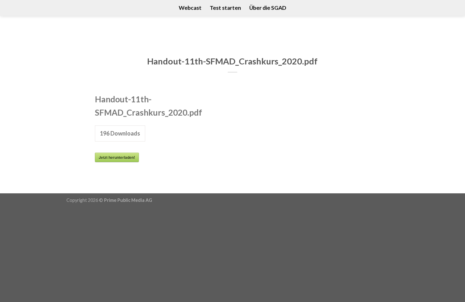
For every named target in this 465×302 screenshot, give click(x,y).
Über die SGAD (267, 7)
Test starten (225, 7)
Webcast (190, 7)
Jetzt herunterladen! (117, 157)
